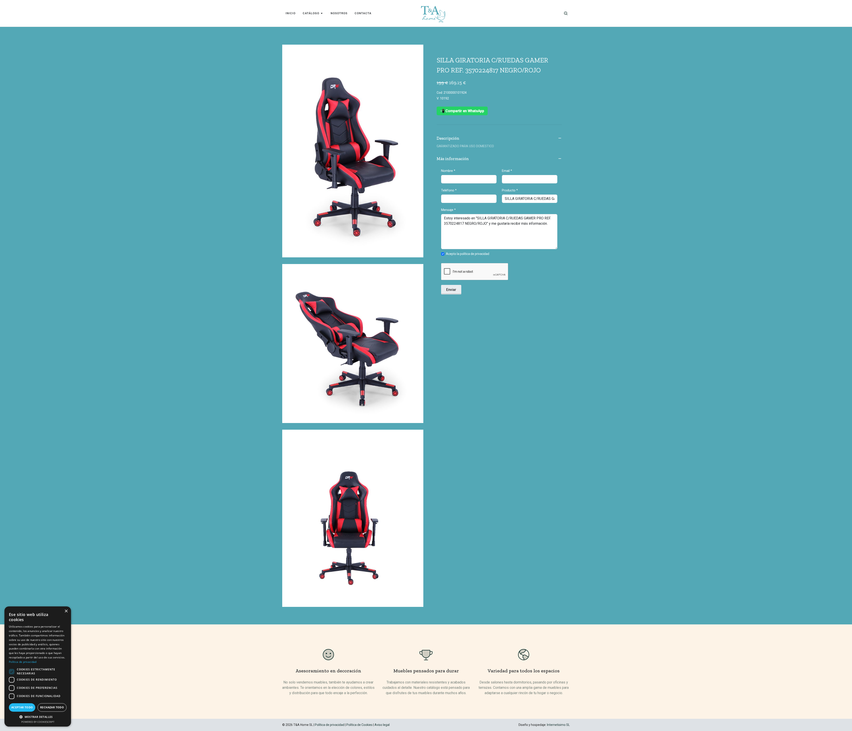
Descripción (448, 138)
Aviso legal (382, 725)
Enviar (451, 290)
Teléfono (449, 190)
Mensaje (448, 210)
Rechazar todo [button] (52, 707)
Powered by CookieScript (37, 721)
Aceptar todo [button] (22, 707)
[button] (38, 717)
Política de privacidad (329, 725)
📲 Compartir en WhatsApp (462, 111)
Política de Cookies (359, 725)
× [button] (66, 611)
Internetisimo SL (558, 725)
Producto (510, 190)
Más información (453, 158)
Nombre (448, 171)
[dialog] (37, 666)
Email (507, 171)
